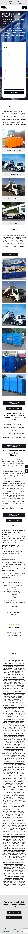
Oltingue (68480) (12, 766)
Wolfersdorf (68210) (9, 666)
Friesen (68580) (12, 876)
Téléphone (7, 63)
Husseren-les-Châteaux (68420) (11, 837)
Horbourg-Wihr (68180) (18, 840)
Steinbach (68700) (12, 707)
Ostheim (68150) (19, 763)
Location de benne (13, 199)
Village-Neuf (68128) (20, 686)
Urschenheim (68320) (19, 690)
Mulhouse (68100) (7, 784)
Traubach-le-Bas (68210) (10, 696)
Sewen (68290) (11, 719)
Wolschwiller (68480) (8, 665)
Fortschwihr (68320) (18, 878)
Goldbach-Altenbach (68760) (16, 870)
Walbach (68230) (11, 683)
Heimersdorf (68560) (19, 853)
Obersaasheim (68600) (9, 767)
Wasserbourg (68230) (13, 680)
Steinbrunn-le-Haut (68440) (9, 705)
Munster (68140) (20, 781)
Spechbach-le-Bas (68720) (9, 710)
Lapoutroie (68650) (16, 820)
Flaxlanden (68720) (19, 879)
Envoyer (14, 93)
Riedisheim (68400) (9, 749)
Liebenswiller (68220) (18, 814)
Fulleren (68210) (16, 875)
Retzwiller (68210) (18, 750)
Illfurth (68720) (6, 836)
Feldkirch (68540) (20, 882)
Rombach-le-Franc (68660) (9, 739)
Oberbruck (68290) (20, 772)
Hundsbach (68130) (11, 839)
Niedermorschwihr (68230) (17, 774)
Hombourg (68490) (7, 842)
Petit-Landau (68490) (19, 761)
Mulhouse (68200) (19, 783)
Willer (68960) (15, 671)
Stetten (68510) (19, 702)
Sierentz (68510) (17, 718)
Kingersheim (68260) (7, 826)
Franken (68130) (9, 878)
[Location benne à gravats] (13, 138)
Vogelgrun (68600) (19, 685)
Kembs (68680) (10, 828)
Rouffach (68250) (11, 736)
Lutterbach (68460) (12, 806)
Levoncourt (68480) (15, 816)
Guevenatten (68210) (9, 864)
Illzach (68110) (10, 834)
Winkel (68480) (17, 669)
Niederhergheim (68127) (10, 775)
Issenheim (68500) (12, 833)
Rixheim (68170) (15, 742)
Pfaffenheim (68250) (8, 761)
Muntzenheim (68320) (9, 781)
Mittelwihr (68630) (8, 795)
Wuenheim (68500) (19, 663)
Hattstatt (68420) (21, 856)
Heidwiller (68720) (6, 854)
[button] (9, 653)
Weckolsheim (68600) (13, 679)
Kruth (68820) (6, 823)
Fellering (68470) (11, 882)
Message (6, 79)
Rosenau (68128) (20, 736)
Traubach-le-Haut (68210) (18, 694)
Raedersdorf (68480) (9, 758)
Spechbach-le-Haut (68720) (16, 708)
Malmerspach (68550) (9, 803)
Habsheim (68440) (11, 861)
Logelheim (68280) (7, 811)
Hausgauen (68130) (11, 856)
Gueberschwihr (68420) (19, 865)
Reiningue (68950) (8, 752)
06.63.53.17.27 (17, 1)
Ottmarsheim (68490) (9, 763)
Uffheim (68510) (11, 693)
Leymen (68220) (6, 816)
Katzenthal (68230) (9, 830)
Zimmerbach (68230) (19, 660)
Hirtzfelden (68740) (20, 843)
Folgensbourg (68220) (9, 879)
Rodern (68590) (19, 741)
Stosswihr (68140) (18, 700)
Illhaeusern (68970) (20, 834)
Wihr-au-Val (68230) (13, 672)
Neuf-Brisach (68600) (13, 778)
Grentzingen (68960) (12, 868)
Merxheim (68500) (16, 800)
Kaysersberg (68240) (20, 828)
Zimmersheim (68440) (8, 660)
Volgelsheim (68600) (9, 685)
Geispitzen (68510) (9, 873)
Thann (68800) (11, 697)
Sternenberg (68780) (9, 704)
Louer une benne (14, 223)
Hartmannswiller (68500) (9, 857)
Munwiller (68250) (20, 780)
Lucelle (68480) (19, 809)
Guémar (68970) (19, 864)
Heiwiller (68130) (11, 851)
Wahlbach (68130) (20, 683)
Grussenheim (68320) (9, 867)
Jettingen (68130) (16, 831)
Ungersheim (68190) (16, 691)
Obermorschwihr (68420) (13, 769)
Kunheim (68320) (21, 822)
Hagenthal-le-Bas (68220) (13, 859)
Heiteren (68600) (20, 851)
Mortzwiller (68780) (12, 788)
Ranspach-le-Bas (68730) (9, 755)
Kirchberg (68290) (21, 825)
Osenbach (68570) (7, 764)
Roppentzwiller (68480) (19, 738)
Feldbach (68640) (7, 884)
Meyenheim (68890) (19, 798)
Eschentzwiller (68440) (16, 885)
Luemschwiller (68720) (9, 809)
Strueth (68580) (9, 700)
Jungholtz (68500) (7, 831)
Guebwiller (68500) (7, 865)
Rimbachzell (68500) (12, 744)
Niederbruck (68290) (13, 777)
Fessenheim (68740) (15, 881)
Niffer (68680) (7, 774)
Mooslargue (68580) (15, 789)
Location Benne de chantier (13, 174)
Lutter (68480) (20, 806)
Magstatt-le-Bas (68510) (14, 805)
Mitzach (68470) (12, 794)
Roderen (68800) (7, 742)
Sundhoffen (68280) (19, 699)
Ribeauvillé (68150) (9, 750)
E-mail (7, 55)
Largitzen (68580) (7, 820)
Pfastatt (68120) (19, 760)
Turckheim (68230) (7, 694)
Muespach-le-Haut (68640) (13, 786)
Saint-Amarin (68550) (18, 732)
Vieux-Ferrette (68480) (19, 688)
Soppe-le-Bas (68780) (17, 714)
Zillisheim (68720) (9, 662)
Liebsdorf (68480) (8, 814)
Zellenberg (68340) (18, 662)
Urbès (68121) (6, 691)
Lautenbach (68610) (20, 819)
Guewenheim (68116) (19, 862)
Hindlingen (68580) (8, 847)
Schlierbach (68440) (15, 724)
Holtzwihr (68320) (16, 842)
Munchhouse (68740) (9, 783)
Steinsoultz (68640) (19, 704)
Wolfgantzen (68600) (19, 665)
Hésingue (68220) (7, 848)
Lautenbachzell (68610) (8, 819)
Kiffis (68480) (16, 826)
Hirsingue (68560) (18, 845)
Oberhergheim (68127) (12, 770)
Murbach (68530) (11, 780)
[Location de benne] (13, 187)
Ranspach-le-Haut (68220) (18, 753)
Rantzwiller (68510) (7, 753)
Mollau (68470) (15, 792)
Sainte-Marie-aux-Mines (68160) (16, 725)
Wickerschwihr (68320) (12, 674)
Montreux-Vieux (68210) (13, 791)
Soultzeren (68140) (8, 711)
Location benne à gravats (13, 150)
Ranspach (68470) (20, 755)
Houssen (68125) (8, 840)
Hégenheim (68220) (17, 854)
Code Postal (9, 71)
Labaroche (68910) (11, 822)
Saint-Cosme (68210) (17, 730)
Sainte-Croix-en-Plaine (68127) (10, 727)
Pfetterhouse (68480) (10, 760)
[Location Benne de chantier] (13, 163)
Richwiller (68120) (18, 749)
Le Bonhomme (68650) (12, 817)
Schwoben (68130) (12, 722)
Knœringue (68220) (11, 825)
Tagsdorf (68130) (20, 697)
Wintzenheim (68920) (8, 669)
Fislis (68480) (6, 881)
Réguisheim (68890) (19, 752)
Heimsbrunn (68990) (8, 853)
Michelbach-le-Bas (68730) (16, 797)
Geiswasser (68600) (18, 871)
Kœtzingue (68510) (15, 823)
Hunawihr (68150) (21, 839)
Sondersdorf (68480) (9, 716)
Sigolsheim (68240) (7, 718)
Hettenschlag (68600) (19, 847)
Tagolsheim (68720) (9, 699)
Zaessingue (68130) (9, 663)
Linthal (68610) (16, 811)
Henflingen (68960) (12, 850)
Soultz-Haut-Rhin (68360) (13, 713)
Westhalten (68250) (12, 676)
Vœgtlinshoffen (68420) (8, 686)
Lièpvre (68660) (20, 812)
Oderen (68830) (20, 766)
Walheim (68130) (13, 682)
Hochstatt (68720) (11, 843)
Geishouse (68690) (18, 873)
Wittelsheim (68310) (19, 668)
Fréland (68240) (20, 876)
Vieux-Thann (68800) (8, 688)
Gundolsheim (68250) (8, 862)
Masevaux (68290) (11, 802)
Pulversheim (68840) (19, 758)
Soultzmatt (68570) (20, 710)
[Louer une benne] (13, 211)
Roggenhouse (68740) (9, 741)
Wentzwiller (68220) (13, 677)
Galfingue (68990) (6, 875)
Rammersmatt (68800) (8, 756)
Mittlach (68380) (20, 794)
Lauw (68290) (22, 817)
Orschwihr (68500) (17, 764)
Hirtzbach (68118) (9, 845)
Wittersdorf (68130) (19, 666)
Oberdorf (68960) (11, 772)
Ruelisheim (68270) (12, 735)
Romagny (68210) (20, 739)
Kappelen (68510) (18, 830)
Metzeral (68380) (7, 800)
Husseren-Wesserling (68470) (18, 836)
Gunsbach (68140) (20, 861)
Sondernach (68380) (19, 716)
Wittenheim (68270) (9, 668)
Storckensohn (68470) (9, 702)
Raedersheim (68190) (19, 756)
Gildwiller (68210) (8, 871)
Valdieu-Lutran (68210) (8, 690)
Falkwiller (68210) (16, 884)
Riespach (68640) (11, 747)
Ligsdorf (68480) (12, 812)
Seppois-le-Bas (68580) (13, 721)
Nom (6, 47)
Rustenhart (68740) (8, 733)
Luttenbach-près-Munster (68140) (13, 808)
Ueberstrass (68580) (20, 693)
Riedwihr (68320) (20, 747)
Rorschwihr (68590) (8, 738)
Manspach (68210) (20, 802)
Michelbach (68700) (9, 798)
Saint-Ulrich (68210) (17, 728)
